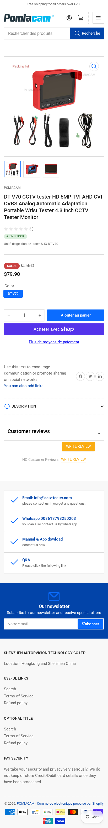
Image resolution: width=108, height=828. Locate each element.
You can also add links (24, 385)
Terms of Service (19, 696)
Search (10, 689)
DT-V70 (13, 294)
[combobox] (54, 33)
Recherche (91, 33)
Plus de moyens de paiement (54, 342)
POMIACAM (12, 188)
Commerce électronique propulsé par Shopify (70, 803)
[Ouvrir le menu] (98, 18)
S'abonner (90, 624)
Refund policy (16, 703)
